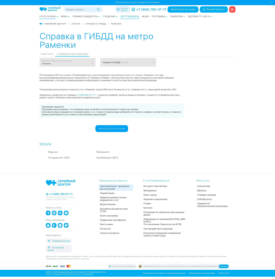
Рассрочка (105, 229)
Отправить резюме (206, 195)
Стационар (109, 16)
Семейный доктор (61, 241)
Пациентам (176, 16)
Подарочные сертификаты (113, 220)
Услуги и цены (48, 16)
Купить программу (109, 216)
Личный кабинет (215, 9)
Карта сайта (223, 273)
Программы (158, 16)
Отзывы (147, 203)
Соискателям (203, 186)
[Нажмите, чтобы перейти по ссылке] (232, 9)
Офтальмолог (103, 152)
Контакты (148, 208)
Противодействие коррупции (158, 229)
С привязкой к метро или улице (72, 54)
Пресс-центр (150, 195)
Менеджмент (150, 190)
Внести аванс (106, 224)
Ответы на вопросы (109, 233)
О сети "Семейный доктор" (156, 181)
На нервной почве (56, 248)
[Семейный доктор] (50, 9)
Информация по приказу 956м (202, 273)
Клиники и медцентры (85, 16)
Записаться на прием (183, 9)
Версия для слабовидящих (124, 266)
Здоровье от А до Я (198, 16)
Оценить (224, 266)
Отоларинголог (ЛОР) (59, 158)
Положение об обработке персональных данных (164, 273)
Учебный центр (204, 199)
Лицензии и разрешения (155, 199)
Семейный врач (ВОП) (107, 158)
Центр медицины (129, 16)
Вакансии (201, 190)
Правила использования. (149, 2)
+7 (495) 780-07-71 (151, 9)
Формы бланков (108, 204)
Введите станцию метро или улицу (57, 61)
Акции (145, 16)
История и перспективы (155, 186)
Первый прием (107, 193)
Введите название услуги (115, 62)
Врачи (64, 16)
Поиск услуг (47, 54)
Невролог (53, 152)
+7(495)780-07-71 (86, 95)
